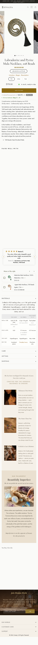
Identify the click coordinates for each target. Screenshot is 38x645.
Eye (26, 79)
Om (11, 79)
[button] (19, 257)
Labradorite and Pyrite (18, 71)
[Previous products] (29, 271)
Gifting (5, 356)
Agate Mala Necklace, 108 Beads (24, 285)
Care (4, 351)
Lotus (18, 79)
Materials (6, 298)
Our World (6, 622)
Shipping (5, 361)
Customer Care (8, 627)
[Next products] (34, 271)
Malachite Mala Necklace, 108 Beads (24, 275)
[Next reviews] (34, 256)
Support (5, 631)
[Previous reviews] (3, 256)
